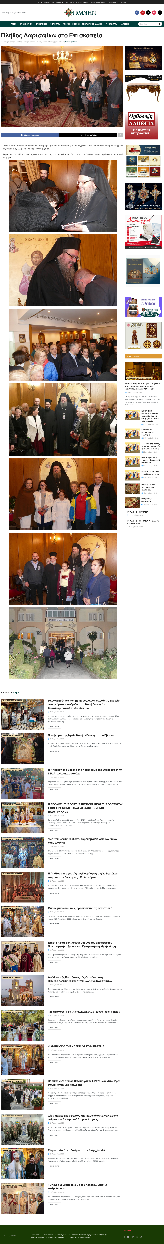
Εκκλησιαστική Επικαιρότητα (35, 42)
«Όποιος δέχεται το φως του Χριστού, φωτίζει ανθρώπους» (78, 1186)
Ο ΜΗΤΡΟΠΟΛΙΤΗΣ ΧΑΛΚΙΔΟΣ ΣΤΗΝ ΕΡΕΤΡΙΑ (76, 1046)
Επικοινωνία (48, 1235)
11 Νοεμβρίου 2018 (55, 42)
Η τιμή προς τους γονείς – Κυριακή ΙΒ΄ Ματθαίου (150, 460)
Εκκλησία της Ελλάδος (12, 42)
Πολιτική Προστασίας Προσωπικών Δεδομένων (90, 1235)
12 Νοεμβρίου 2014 (135, 515)
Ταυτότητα (35, 1235)
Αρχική (40, 2)
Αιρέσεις (123, 2)
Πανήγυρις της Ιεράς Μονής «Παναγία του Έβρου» (81, 735)
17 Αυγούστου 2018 (150, 504)
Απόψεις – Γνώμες (82, 2)
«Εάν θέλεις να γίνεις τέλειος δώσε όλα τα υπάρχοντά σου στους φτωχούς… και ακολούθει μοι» (142, 386)
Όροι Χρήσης (62, 1235)
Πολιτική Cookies (37, 1237)
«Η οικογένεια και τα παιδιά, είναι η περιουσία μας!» (84, 1012)
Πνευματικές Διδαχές (98, 2)
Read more (54, 726)
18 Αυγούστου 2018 (150, 493)
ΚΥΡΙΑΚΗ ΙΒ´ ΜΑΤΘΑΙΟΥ (137, 512)
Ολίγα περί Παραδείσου (147, 500)
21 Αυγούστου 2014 (135, 526)
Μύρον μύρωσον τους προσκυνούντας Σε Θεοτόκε (80, 908)
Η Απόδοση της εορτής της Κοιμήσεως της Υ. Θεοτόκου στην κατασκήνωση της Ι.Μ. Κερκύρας (83, 875)
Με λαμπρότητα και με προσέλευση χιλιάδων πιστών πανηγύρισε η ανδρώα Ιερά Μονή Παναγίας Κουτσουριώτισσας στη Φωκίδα (83, 704)
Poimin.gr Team (71, 42)
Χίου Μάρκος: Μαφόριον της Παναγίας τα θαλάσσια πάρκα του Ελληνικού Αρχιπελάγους (83, 1117)
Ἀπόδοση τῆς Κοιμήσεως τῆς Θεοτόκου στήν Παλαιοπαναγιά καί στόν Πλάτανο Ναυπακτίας (80, 979)
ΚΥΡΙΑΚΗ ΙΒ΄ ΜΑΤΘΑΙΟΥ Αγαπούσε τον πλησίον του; (143, 522)
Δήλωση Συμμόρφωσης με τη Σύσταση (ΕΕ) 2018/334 (69, 1237)
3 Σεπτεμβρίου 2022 (134, 392)
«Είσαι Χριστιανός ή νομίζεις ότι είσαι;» (151, 472)
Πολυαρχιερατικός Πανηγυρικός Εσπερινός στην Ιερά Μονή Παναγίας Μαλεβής (84, 1082)
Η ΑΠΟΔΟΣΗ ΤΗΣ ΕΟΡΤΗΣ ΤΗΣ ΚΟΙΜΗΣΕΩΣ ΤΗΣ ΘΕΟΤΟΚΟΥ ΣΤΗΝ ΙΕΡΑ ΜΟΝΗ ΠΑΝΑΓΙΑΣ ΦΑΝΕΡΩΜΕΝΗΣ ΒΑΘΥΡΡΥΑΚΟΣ (85, 808)
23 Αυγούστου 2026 (56, 712)
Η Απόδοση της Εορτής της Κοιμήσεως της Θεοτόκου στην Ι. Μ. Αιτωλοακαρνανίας (85, 771)
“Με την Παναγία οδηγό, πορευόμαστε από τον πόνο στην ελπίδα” (82, 840)
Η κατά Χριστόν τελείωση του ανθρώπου (148, 487)
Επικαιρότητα (49, 2)
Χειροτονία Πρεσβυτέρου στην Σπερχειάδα (76, 1150)
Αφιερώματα (113, 2)
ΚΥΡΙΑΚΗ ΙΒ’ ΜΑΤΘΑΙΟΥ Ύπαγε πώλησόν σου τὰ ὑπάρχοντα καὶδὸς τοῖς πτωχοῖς (150, 415)
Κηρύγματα (70, 2)
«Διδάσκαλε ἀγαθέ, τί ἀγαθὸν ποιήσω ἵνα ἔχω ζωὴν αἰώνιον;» (151, 446)
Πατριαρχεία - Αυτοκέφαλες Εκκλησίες (19, 943)
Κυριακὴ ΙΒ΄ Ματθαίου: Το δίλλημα (147, 432)
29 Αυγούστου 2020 (150, 452)
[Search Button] (160, 24)
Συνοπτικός (60, 2)
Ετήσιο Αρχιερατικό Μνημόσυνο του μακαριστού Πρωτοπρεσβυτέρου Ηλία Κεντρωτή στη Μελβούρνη (82, 944)
